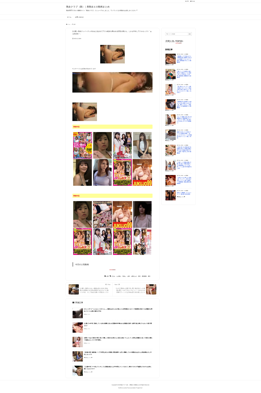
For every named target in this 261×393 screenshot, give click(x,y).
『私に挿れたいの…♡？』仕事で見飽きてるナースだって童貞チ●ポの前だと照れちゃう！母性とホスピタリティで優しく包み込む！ (184, 89)
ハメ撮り (118, 276)
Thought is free (139, 387)
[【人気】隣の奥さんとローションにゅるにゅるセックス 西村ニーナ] (142, 172)
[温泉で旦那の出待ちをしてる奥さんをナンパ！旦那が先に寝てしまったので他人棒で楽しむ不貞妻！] (102, 145)
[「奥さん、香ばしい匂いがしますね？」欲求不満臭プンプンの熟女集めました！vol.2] (122, 145)
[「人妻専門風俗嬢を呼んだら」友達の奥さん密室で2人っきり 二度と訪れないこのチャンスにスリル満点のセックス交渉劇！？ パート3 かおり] (122, 241)
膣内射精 (144, 276)
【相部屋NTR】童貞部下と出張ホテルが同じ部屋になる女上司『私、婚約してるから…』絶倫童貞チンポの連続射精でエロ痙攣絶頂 (184, 104)
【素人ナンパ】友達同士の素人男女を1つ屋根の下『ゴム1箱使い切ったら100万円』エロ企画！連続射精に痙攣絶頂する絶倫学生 (184, 74)
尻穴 (139, 276)
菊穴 (149, 276)
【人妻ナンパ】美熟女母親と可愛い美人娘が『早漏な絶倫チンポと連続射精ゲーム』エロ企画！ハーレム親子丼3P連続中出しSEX (184, 165)
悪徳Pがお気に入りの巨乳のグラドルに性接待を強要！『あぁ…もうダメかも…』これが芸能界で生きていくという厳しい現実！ (184, 135)
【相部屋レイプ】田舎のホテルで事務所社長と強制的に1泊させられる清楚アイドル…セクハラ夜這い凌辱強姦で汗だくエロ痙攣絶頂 (184, 59)
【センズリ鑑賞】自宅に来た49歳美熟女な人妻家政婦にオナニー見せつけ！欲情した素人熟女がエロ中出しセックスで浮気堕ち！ (184, 119)
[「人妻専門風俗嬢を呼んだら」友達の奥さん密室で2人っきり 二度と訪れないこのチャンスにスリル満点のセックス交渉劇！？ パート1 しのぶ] (122, 172)
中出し (124, 276)
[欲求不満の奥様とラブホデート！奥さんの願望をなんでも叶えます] (142, 214)
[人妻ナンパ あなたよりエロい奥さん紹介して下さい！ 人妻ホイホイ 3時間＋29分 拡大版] (82, 145)
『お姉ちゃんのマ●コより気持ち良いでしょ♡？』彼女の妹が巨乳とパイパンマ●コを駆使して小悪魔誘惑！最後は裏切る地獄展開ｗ (184, 180)
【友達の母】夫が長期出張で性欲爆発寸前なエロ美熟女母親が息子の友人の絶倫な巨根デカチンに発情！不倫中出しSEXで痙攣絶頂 (184, 150)
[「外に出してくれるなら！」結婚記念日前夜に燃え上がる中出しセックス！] (142, 145)
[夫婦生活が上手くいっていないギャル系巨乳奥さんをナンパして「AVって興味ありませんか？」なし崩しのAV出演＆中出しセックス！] (102, 172)
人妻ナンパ (134, 276)
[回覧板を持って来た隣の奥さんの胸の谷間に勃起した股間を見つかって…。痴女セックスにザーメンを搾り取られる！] (82, 172)
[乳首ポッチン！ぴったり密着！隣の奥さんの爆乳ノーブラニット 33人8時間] (102, 214)
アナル (113, 276)
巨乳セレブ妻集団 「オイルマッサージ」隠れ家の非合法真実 (184, 193)
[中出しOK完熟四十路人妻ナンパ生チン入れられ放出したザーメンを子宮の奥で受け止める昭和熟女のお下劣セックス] (142, 241)
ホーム (68, 24)
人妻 (74, 24)
